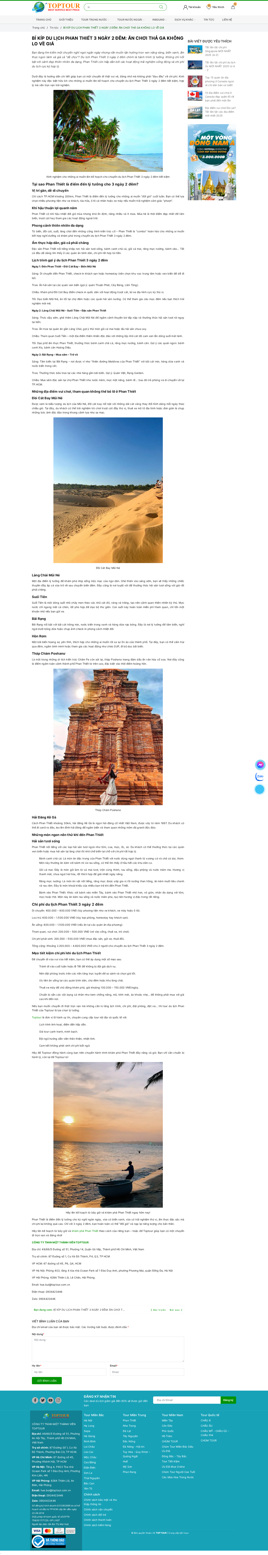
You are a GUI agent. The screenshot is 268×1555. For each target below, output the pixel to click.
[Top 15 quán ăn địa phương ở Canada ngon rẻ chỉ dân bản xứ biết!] (195, 81)
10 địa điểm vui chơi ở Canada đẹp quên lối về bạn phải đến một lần (219, 96)
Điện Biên (89, 1467)
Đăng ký (228, 1400)
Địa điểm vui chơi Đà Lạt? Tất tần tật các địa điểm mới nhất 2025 (220, 111)
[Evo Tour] (212, 162)
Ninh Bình (90, 1441)
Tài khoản (194, 7)
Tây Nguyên (130, 1436)
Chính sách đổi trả (95, 1514)
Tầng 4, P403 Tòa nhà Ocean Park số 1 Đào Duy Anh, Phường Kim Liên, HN (56, 1471)
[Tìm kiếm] (161, 7)
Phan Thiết (129, 1420)
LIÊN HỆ (227, 19)
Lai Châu (89, 1446)
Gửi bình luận (47, 1380)
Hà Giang (89, 1436)
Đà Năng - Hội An (133, 1446)
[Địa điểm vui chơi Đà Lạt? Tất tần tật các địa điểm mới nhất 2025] (195, 112)
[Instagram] (58, 1400)
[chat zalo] (259, 776)
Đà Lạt (127, 1430)
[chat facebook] (260, 764)
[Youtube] (50, 1400)
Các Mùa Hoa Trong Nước (178, 1477)
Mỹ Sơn (127, 1466)
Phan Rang (129, 1471)
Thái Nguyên (92, 1478)
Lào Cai (88, 1451)
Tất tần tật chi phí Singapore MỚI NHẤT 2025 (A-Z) (218, 51)
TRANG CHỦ (43, 19)
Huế (125, 1461)
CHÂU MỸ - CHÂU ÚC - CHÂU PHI (215, 1433)
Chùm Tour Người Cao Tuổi (178, 1471)
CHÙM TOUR (170, 1441)
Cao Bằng (90, 1462)
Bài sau (175, 1310)
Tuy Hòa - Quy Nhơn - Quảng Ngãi (136, 1454)
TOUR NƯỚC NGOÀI (130, 19)
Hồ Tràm (167, 1436)
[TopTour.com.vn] (56, 6)
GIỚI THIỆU (66, 19)
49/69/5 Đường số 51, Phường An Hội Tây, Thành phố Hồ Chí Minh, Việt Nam (56, 1438)
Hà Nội (88, 1420)
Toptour (37, 1017)
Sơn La (88, 1472)
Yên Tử (88, 1488)
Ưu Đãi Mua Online (173, 1466)
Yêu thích (216, 7)
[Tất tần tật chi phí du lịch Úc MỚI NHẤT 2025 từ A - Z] (195, 65)
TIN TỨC (209, 19)
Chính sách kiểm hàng (97, 1525)
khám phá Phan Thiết (85, 1230)
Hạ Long (89, 1425)
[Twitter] (43, 1400)
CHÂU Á (206, 1420)
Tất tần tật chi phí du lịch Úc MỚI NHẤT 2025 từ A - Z (220, 66)
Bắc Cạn (89, 1483)
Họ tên (36, 1365)
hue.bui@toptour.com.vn (56, 1490)
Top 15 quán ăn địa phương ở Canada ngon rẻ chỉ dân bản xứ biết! (219, 81)
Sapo (186, 1533)
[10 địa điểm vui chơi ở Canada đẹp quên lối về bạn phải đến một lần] (195, 95)
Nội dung (38, 1334)
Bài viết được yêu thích (209, 41)
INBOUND (158, 19)
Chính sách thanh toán (97, 1519)
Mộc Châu (90, 1457)
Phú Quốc (168, 1430)
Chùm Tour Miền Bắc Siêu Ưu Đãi (177, 1449)
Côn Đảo (167, 1425)
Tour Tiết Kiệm (171, 1461)
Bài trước (160, 1310)
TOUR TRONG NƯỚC (94, 19)
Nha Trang (129, 1425)
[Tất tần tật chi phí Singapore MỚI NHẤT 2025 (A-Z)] (195, 49)
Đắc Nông (129, 1441)
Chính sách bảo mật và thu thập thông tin (100, 1502)
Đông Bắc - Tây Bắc (174, 1456)
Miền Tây (167, 1420)
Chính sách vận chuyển (98, 1509)
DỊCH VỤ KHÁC (184, 19)
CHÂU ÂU (206, 1425)
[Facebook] (35, 1400)
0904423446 (54, 1495)
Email (114, 1365)
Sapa (87, 1430)
